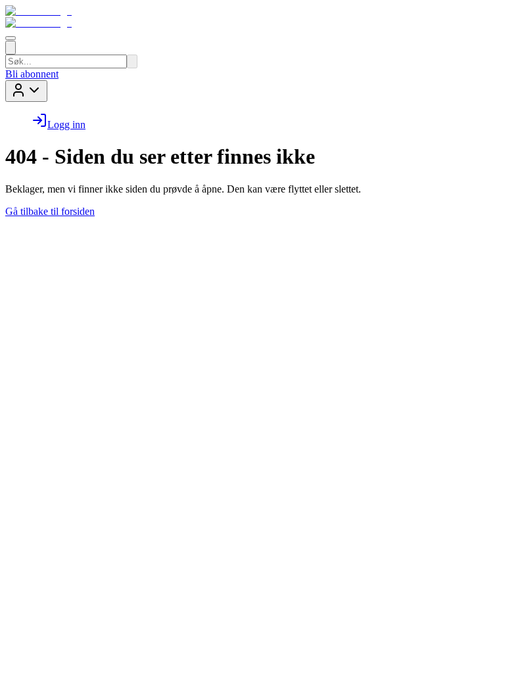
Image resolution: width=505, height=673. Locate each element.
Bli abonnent (32, 74)
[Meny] (10, 38)
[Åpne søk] (10, 48)
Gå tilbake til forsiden (50, 211)
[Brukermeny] (26, 91)
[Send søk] (132, 61)
